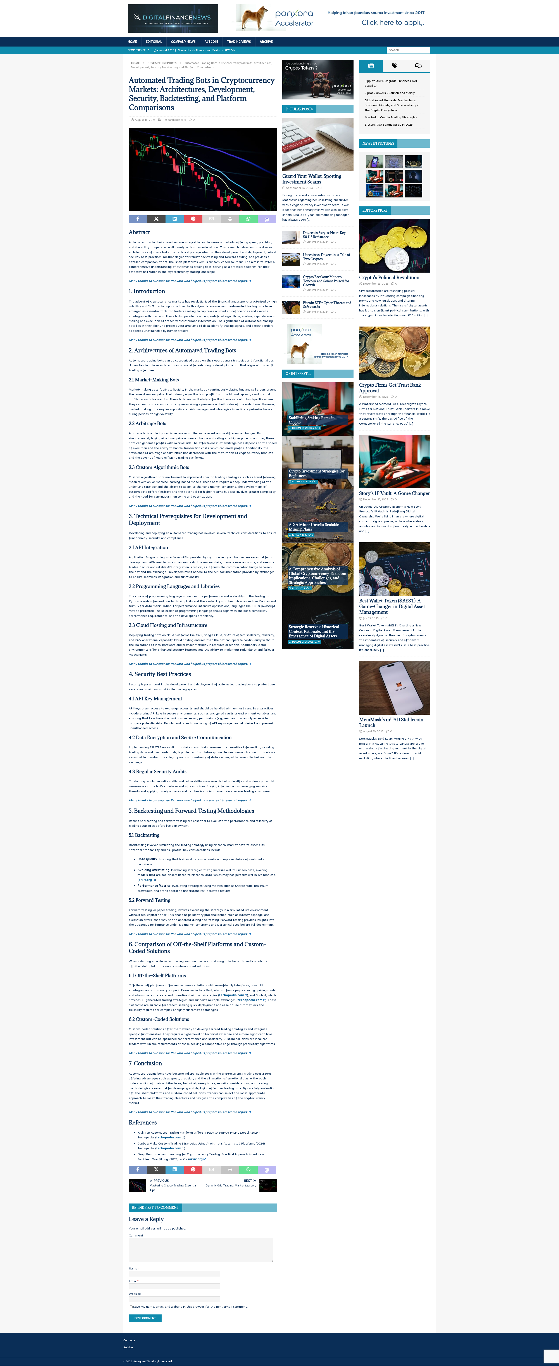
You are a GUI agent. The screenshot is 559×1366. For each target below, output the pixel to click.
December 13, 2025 (375, 396)
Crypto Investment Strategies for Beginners (317, 473)
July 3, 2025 (298, 588)
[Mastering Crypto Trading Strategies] (374, 176)
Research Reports (174, 120)
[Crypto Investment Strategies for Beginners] (318, 462)
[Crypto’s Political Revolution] (394, 246)
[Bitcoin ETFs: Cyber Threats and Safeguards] (291, 307)
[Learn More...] (318, 361)
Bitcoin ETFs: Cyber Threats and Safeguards (327, 305)
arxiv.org (145, 879)
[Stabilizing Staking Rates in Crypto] (318, 409)
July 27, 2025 (371, 618)
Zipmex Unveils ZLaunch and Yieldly (390, 92)
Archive (266, 41)
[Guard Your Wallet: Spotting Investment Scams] (318, 144)
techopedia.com (231, 995)
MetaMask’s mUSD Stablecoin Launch (391, 722)
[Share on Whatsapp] (248, 219)
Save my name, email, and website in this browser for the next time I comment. (190, 1306)
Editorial (154, 41)
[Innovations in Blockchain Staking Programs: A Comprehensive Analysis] (413, 190)
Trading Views (239, 41)
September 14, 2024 (299, 188)
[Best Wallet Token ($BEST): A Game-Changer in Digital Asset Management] (394, 569)
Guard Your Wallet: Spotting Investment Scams (312, 179)
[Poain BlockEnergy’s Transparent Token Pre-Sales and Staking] (394, 190)
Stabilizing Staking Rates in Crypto (312, 420)
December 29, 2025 (303, 428)
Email (133, 1281)
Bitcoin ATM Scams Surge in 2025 (389, 124)
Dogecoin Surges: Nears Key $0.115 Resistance (324, 235)
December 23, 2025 (375, 283)
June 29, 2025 (299, 535)
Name (133, 1268)
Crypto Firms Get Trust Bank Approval (390, 388)
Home (132, 41)
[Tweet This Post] (156, 219)
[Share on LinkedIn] (175, 219)
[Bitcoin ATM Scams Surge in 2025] (394, 176)
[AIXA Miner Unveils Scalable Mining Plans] (318, 516)
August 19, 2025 (373, 731)
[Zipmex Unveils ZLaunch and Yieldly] (394, 161)
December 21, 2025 (302, 642)
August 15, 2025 (301, 481)
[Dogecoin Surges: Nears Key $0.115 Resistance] (291, 237)
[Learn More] (318, 97)
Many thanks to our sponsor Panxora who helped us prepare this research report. (188, 280)
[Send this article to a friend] (211, 219)
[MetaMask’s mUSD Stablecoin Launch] (394, 688)
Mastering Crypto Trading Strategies (391, 117)
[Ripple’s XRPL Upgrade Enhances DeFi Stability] (374, 161)
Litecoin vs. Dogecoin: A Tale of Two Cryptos (326, 257)
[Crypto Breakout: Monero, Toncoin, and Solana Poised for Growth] (291, 281)
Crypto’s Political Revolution (389, 277)
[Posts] (371, 66)
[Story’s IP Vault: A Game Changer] (394, 461)
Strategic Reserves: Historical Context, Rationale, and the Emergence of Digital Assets (314, 631)
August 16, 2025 (145, 120)
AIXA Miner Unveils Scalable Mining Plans (314, 527)
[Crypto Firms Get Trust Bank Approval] (394, 353)
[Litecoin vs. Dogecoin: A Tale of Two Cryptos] (291, 259)
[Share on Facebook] (138, 219)
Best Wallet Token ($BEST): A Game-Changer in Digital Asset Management (392, 606)
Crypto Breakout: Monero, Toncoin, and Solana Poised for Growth (326, 281)
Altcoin (211, 41)
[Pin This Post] (193, 219)
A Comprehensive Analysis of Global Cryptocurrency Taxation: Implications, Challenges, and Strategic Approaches (317, 576)
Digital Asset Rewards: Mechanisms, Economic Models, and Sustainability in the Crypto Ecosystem (392, 105)
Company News (183, 41)
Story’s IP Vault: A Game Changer (394, 493)
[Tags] (395, 66)
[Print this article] (230, 219)
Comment (136, 1235)
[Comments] (418, 66)
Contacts (129, 1340)
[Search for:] (408, 50)
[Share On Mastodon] (267, 219)
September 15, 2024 (317, 242)
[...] (309, 219)
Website (135, 1293)
